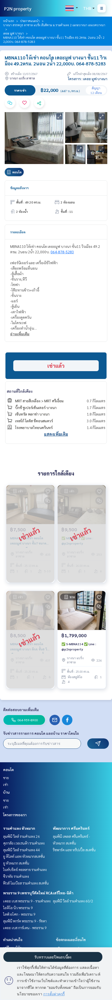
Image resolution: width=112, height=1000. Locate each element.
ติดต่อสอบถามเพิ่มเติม (21, 709)
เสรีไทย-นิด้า (63, 892)
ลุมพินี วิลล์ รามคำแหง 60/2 (73, 901)
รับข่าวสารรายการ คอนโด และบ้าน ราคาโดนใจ (41, 733)
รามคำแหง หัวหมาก (19, 828)
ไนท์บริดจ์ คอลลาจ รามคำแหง (25, 869)
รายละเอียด (18, 232)
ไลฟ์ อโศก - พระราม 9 (19, 914)
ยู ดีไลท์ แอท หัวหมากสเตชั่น (24, 856)
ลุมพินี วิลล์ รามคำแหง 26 (21, 836)
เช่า (5, 784)
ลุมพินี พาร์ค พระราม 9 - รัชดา (25, 921)
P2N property (18, 8)
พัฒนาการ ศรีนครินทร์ (71, 828)
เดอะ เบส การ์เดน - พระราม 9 (25, 927)
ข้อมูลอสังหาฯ (19, 188)
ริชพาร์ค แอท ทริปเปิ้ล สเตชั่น (74, 849)
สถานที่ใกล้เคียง (20, 391)
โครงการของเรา (15, 814)
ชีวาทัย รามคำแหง (16, 876)
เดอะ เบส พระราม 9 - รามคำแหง (27, 901)
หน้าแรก (8, 21)
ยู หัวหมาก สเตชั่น (16, 863)
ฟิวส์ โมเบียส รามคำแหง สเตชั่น (26, 883)
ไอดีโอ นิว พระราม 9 (18, 907)
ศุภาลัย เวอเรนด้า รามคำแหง (24, 843)
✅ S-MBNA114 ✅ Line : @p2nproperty (78, 646)
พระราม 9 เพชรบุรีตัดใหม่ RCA (28, 892)
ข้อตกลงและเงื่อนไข (71, 939)
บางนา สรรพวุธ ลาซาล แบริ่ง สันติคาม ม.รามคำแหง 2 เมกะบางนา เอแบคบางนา (54, 25)
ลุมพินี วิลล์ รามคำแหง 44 (21, 849)
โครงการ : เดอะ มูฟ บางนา (87, 78)
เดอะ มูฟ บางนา (13, 33)
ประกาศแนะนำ (30, 21)
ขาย (6, 777)
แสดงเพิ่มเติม (56, 434)
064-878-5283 (62, 251)
